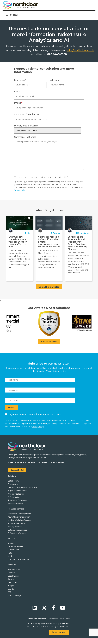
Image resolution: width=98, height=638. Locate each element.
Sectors (11, 538)
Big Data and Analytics (17, 490)
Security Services (15, 526)
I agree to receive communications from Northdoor (34, 414)
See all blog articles (49, 287)
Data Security (13, 481)
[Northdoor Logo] (20, 5)
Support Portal (17, 470)
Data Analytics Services (17, 530)
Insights (11, 586)
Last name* (54, 80)
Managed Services (16, 509)
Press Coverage (14, 595)
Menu (14, 14)
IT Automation (14, 497)
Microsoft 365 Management (19, 514)
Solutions (12, 476)
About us (12, 565)
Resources (12, 582)
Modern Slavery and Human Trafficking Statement (48, 623)
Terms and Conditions (36, 619)
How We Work (14, 569)
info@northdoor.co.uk (80, 50)
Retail (10, 553)
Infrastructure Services (17, 523)
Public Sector (13, 550)
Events (11, 589)
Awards (11, 579)
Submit (11, 407)
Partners (11, 573)
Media (10, 556)
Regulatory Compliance (18, 500)
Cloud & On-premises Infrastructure (22, 487)
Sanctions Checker (15, 503)
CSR (9, 592)
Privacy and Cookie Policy (59, 619)
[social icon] (35, 608)
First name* (20, 80)
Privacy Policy (20, 190)
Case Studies (13, 576)
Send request (59, 632)
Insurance (12, 543)
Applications (13, 484)
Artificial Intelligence (16, 494)
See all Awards (49, 341)
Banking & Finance (15, 546)
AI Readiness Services (17, 533)
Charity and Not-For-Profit (18, 559)
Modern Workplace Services (19, 520)
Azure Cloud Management (19, 517)
